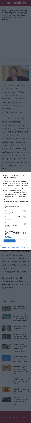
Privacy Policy (25, 247)
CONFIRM (9, 240)
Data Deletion (5, 247)
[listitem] (15, 207)
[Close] (27, 176)
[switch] (24, 211)
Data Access (15, 247)
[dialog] (15, 211)
